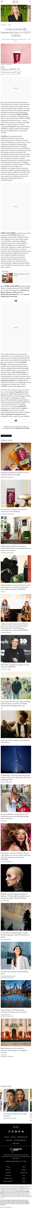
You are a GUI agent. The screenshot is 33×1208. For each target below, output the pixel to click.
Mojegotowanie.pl (8, 1178)
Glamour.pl (8, 1170)
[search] (29, 1)
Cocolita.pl (8, 1172)
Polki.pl (23, 1167)
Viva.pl (23, 1175)
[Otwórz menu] (2, 2)
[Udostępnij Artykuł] (18, 72)
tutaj (11, 1207)
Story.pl (23, 1181)
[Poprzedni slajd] (1, 1100)
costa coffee (6, 435)
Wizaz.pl (23, 1178)
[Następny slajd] (30, 1100)
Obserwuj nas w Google (9, 72)
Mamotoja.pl (8, 1175)
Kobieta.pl (24, 1170)
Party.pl (8, 1167)
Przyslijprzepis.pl (23, 1172)
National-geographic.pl (8, 1181)
